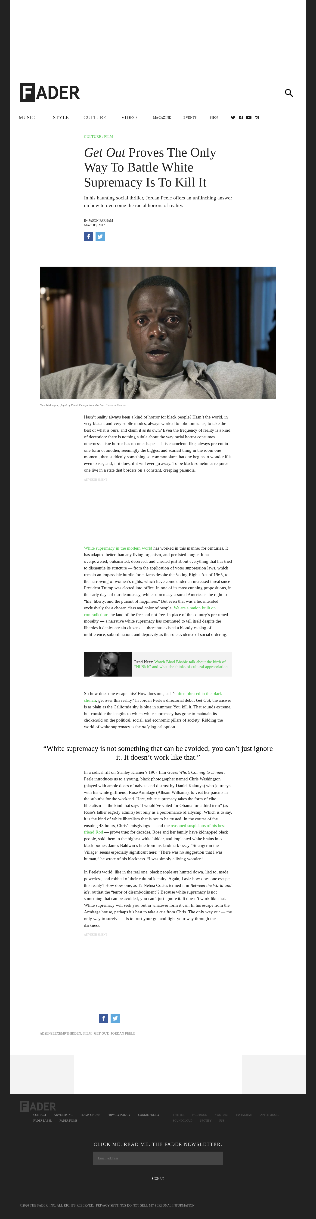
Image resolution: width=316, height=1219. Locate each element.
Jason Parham (101, 220)
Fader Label (42, 1120)
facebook (241, 117)
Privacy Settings (111, 1205)
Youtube (221, 1115)
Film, (88, 1033)
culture (92, 136)
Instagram (244, 1115)
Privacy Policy (119, 1115)
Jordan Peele (123, 1033)
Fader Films (68, 1120)
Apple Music (269, 1115)
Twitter (233, 117)
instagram (257, 117)
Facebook (199, 1115)
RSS (221, 1120)
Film (108, 136)
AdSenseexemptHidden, (61, 1033)
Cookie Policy (149, 1115)
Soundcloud (182, 1120)
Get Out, (101, 1033)
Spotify (206, 1120)
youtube (248, 117)
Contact (39, 1115)
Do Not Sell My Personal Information (161, 1205)
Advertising (63, 1115)
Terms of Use (90, 1115)
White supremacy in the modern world (118, 548)
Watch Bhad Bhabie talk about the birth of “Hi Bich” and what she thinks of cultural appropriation (181, 664)
